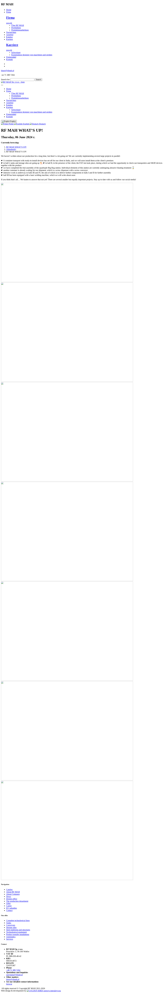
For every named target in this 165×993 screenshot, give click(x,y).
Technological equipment (16, 932)
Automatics (10, 937)
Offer (8, 903)
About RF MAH (13, 892)
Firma (8, 12)
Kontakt (9, 59)
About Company (13, 894)
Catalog (9, 889)
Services (9, 939)
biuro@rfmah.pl (7, 70)
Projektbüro (16, 28)
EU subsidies (11, 908)
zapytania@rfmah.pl (14, 975)
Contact (9, 910)
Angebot (9, 35)
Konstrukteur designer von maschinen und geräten (31, 55)
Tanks (8, 923)
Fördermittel (11, 57)
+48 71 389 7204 (13, 970)
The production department (17, 901)
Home (8, 10)
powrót (9, 23)
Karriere (9, 39)
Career (9, 906)
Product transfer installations (17, 934)
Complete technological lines (18, 920)
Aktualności (11, 149)
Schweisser (15, 52)
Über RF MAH (17, 25)
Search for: (5, 79)
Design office (11, 899)
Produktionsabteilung (20, 30)
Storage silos (11, 927)
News (8, 896)
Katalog (9, 37)
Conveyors (10, 925)
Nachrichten (11, 32)
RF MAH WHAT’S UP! (16, 147)
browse (9, 984)
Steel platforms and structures (18, 930)
